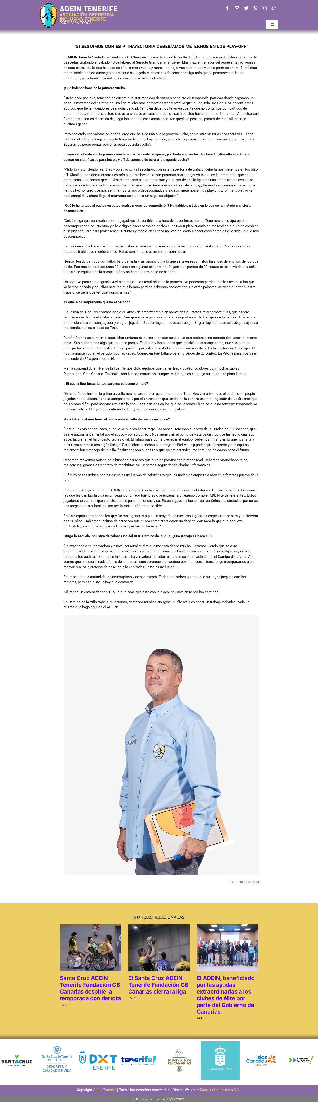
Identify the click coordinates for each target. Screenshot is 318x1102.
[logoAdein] (48, 4)
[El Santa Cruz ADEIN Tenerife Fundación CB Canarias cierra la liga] (159, 948)
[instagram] (264, 8)
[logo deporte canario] (220, 1043)
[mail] (237, 8)
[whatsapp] (255, 8)
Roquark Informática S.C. (220, 1090)
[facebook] (227, 8)
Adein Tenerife (105, 1090)
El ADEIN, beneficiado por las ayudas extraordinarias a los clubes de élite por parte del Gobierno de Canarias (225, 995)
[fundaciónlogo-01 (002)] (179, 1048)
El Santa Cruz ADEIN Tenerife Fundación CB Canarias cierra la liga (158, 985)
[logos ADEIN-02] (138, 1043)
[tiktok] (273, 8)
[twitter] (246, 8)
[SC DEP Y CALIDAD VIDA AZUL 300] (57, 1043)
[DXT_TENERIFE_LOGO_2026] (98, 1052)
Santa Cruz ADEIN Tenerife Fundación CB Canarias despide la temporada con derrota (90, 988)
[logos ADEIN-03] (261, 1043)
